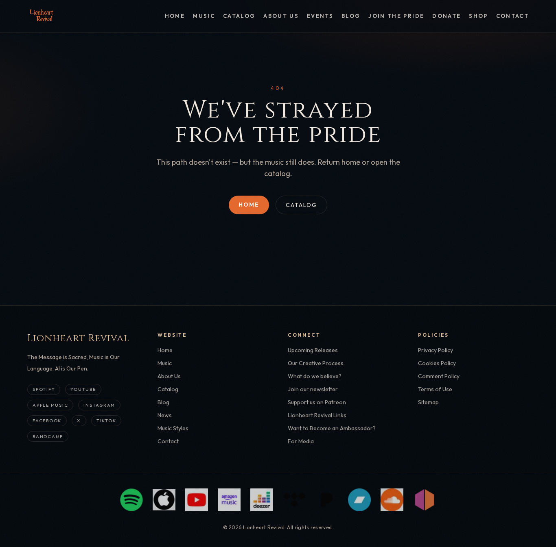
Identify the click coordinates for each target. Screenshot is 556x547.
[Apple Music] (164, 499)
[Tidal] (294, 499)
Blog (350, 16)
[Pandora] (326, 499)
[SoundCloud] (392, 499)
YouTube (83, 389)
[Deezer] (261, 499)
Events (320, 16)
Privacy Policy (435, 350)
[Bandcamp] (359, 499)
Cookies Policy (437, 363)
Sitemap (428, 402)
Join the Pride (396, 16)
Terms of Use (435, 389)
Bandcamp (48, 436)
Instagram (99, 405)
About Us (281, 16)
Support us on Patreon (317, 402)
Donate (446, 16)
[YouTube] (196, 499)
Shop (478, 16)
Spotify (44, 389)
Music (204, 16)
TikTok (106, 420)
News (165, 415)
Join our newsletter (313, 389)
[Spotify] (131, 499)
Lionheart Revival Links (317, 415)
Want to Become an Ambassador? (332, 428)
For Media (301, 441)
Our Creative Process (316, 363)
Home (175, 16)
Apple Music (50, 405)
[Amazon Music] (229, 499)
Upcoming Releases (313, 350)
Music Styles (173, 428)
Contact (512, 16)
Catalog (239, 16)
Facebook (47, 420)
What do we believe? (314, 376)
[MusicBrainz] (424, 499)
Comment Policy (439, 376)
